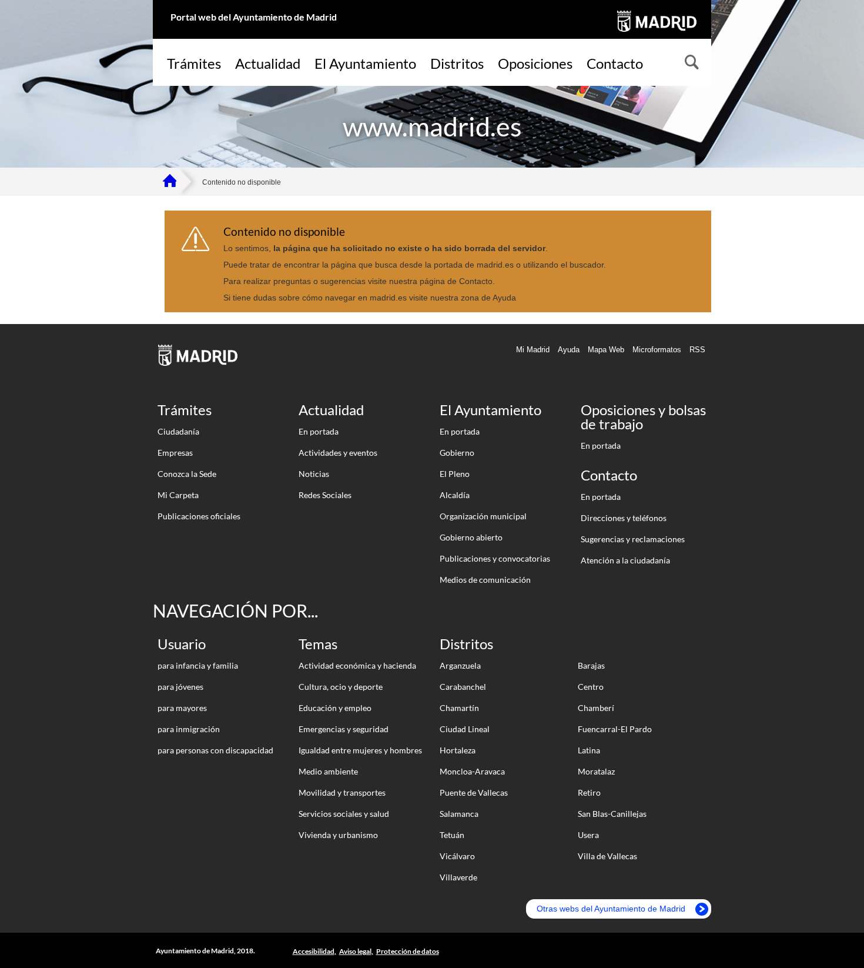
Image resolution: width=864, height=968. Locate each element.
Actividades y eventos (338, 453)
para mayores (182, 708)
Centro (591, 687)
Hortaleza (457, 750)
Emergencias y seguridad (344, 729)
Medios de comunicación (485, 580)
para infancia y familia (198, 665)
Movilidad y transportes (342, 792)
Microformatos (656, 349)
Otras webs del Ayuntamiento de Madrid (611, 908)
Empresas (175, 453)
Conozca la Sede (187, 474)
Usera (588, 835)
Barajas (591, 665)
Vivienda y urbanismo (338, 835)
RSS (697, 349)
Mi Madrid (533, 349)
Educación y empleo (335, 708)
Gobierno (457, 453)
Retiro (589, 792)
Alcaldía (455, 495)
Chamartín (459, 708)
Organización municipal (483, 516)
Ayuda (569, 349)
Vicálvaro (457, 856)
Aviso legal (355, 951)
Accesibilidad (313, 951)
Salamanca (459, 814)
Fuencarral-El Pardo (615, 729)
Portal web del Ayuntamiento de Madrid (253, 16)
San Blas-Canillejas (612, 814)
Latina (589, 750)
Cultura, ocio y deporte (341, 687)
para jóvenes (180, 687)
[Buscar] (690, 63)
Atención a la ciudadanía (625, 560)
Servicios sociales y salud (344, 814)
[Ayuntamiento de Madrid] (655, 34)
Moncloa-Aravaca (472, 771)
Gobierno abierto (471, 537)
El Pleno (455, 474)
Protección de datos (407, 951)
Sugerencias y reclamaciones (633, 539)
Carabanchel (463, 687)
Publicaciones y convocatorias (495, 558)
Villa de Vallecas (607, 856)
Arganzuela (460, 665)
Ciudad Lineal (465, 729)
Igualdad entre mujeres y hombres (360, 750)
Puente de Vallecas (474, 792)
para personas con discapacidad (215, 750)
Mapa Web (606, 349)
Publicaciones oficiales (199, 516)
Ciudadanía (178, 431)
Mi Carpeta (178, 495)
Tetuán (452, 835)
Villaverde (458, 877)
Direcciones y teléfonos (624, 518)
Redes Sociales (325, 495)
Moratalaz (596, 771)
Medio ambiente (328, 771)
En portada (319, 431)
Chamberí (596, 708)
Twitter (695, 951)
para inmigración (189, 729)
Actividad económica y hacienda (357, 665)
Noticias (314, 474)
